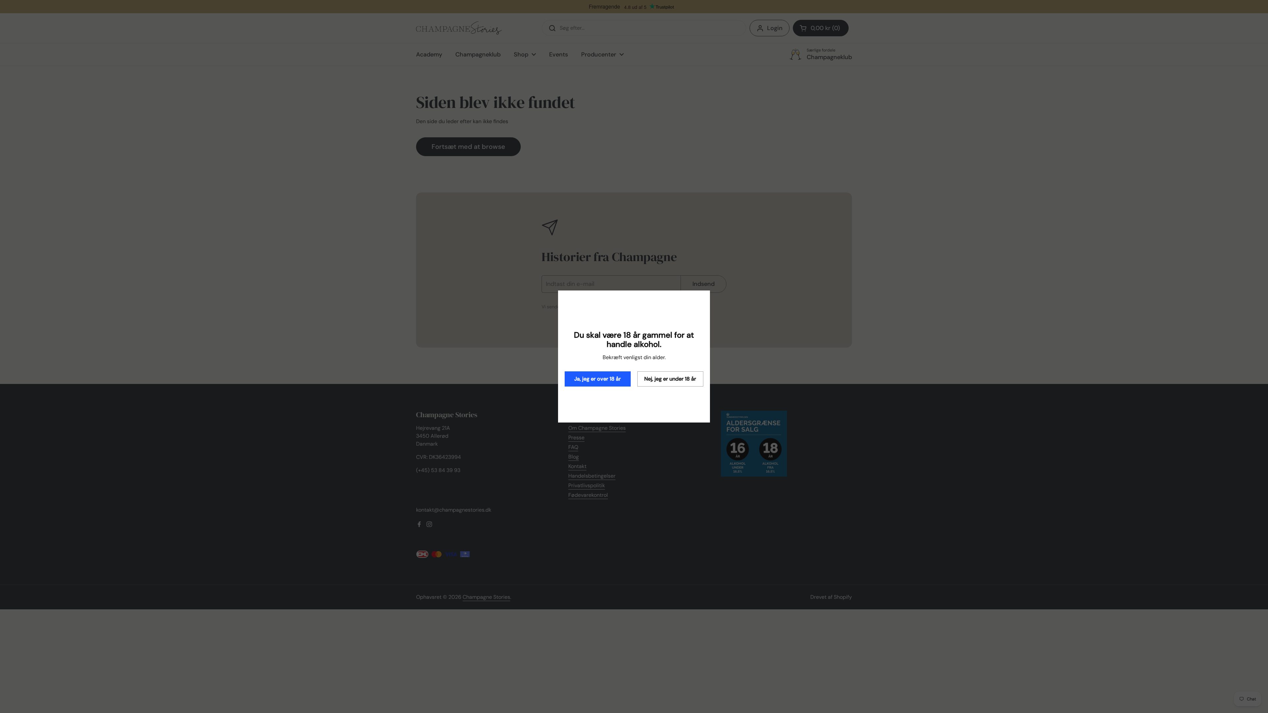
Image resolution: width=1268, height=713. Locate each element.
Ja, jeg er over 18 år (597, 378)
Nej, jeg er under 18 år (670, 378)
